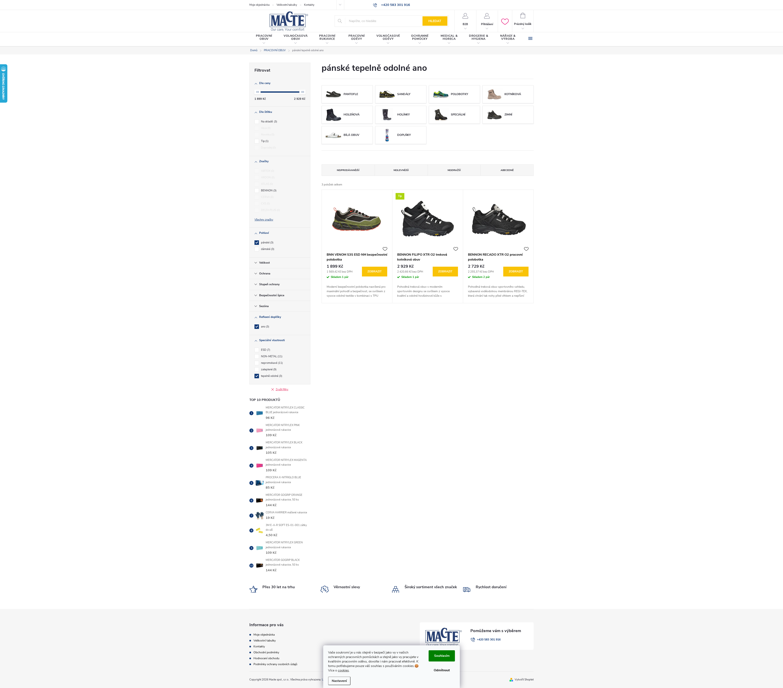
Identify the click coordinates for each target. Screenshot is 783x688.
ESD (265, 350)
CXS (265, 203)
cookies (343, 670)
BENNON (268, 190)
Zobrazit (374, 271)
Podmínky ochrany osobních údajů (275, 664)
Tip (264, 141)
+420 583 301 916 (489, 639)
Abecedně (507, 170)
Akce (265, 128)
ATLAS (266, 184)
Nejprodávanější (348, 170)
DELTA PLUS (270, 210)
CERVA (267, 197)
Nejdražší (454, 170)
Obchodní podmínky (266, 652)
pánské (267, 242)
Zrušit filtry (282, 389)
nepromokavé (271, 363)
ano (264, 326)
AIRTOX (267, 171)
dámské (267, 249)
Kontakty (309, 5)
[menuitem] (264, 39)
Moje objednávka (259, 5)
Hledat (434, 21)
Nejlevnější (401, 170)
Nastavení (339, 681)
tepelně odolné (271, 376)
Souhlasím (442, 656)
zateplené (268, 369)
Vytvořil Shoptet (524, 679)
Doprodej (268, 148)
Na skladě (268, 121)
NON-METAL (271, 356)
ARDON (267, 177)
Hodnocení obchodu (266, 658)
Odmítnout (442, 670)
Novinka (267, 134)
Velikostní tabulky (286, 5)
